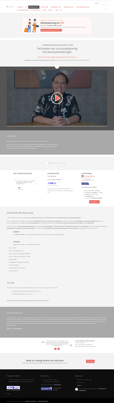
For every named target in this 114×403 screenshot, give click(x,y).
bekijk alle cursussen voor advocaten (57, 163)
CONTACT (50, 10)
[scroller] (111, 401)
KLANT (44, 10)
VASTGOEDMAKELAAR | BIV (82, 7)
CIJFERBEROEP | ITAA (56, 7)
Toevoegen (93, 202)
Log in (76, 344)
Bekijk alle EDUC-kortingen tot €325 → (51, 30)
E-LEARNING (20, 7)
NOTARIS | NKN (44, 7)
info (56, 390)
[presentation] (55, 349)
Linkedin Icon (106, 8)
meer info (38, 291)
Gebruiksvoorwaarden (30, 401)
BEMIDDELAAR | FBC (68, 7)
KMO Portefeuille (36, 10)
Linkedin (8, 332)
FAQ (26, 7)
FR (61, 10)
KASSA (56, 10)
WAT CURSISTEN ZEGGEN (23, 10)
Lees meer (90, 361)
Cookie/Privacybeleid (43, 401)
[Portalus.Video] (10, 6)
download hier (57, 384)
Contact (79, 385)
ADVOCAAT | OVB (33, 7)
